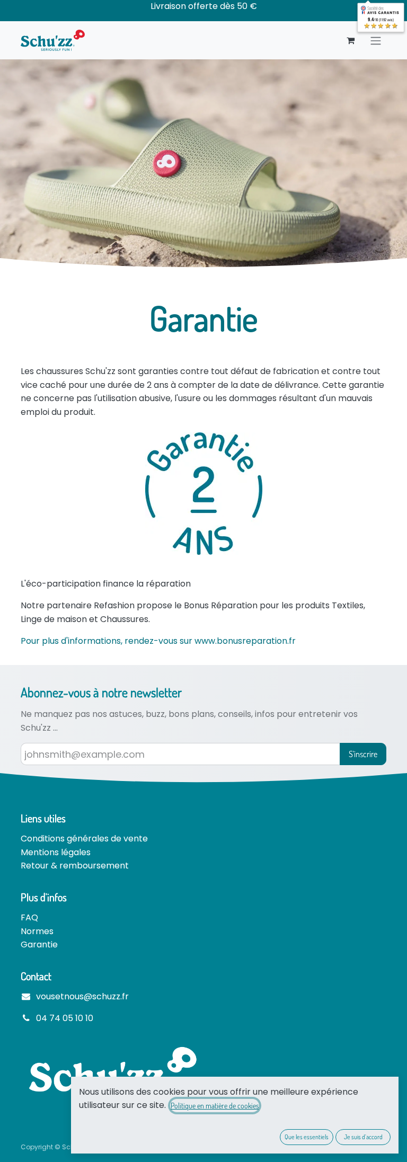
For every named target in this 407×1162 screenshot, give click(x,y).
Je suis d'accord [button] (363, 1137)
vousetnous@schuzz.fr (82, 996)
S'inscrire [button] (363, 754)
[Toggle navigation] (375, 40)
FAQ (29, 917)
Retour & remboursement (75, 865)
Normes (37, 931)
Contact (36, 976)
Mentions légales (56, 852)
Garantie (39, 944)
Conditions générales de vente (84, 838)
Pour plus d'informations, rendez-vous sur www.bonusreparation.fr (158, 641)
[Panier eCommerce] (350, 40)
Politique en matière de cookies (215, 1105)
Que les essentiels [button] (307, 1137)
